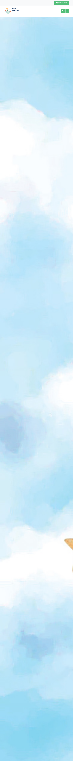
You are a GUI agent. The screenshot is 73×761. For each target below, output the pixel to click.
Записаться (62, 3)
